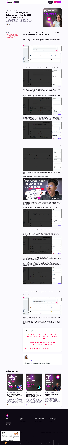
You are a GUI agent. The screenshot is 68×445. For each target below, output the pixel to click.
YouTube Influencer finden (53, 416)
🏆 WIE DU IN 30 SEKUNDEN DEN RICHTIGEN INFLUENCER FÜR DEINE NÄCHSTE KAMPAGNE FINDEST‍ (42, 336)
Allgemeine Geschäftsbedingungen (40, 418)
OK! (17, 440)
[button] (16, 2)
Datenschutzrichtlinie (38, 419)
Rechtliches (36, 416)
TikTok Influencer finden (52, 418)
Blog (21, 416)
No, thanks (4, 440)
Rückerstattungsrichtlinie (38, 421)
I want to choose (10, 440)
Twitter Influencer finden (52, 419)
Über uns (21, 418)
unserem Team (56, 432)
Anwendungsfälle (35, 2)
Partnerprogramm (23, 421)
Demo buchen (50, 2)
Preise (30, 2)
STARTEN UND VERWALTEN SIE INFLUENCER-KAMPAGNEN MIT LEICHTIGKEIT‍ (42, 343)
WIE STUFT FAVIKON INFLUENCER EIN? (37, 348)
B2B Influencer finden (52, 421)
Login (46, 2)
